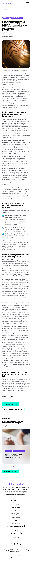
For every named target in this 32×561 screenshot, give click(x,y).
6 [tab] (20, 466)
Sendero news (16, 523)
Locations (16, 537)
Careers (16, 530)
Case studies (16, 517)
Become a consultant (15, 526)
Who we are (16, 504)
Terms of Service (16, 558)
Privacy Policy (16, 555)
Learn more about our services (13, 409)
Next (6, 426)
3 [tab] (16, 466)
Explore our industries (10, 404)
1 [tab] (13, 466)
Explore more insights (10, 471)
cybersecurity (12, 196)
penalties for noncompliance (15, 128)
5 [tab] (19, 466)
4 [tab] (17, 466)
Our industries (16, 510)
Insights (16, 520)
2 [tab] (14, 466)
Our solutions (16, 507)
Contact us (15, 534)
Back (5, 10)
